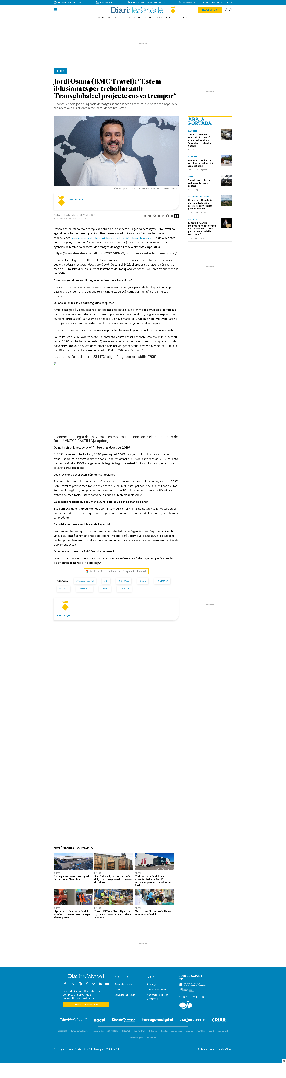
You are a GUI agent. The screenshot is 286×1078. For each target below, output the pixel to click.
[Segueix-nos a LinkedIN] (100, 984)
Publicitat (120, 989)
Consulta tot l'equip (125, 995)
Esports (158, 17)
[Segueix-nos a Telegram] (94, 985)
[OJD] (185, 1005)
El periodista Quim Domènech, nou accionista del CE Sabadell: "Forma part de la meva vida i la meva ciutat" (202, 228)
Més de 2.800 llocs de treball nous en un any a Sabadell (153, 913)
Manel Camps (193, 189)
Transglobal (85, 588)
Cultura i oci (144, 17)
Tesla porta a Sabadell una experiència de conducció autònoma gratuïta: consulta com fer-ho (153, 880)
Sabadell (104, 17)
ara (106, 580)
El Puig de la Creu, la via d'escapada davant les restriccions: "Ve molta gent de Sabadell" (200, 204)
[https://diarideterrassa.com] (123, 1020)
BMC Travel (124, 580)
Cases (205, 2)
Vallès (120, 17)
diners (143, 580)
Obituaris (183, 17)
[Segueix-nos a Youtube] (107, 985)
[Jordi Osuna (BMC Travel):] (143, 10)
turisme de (124, 588)
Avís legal (151, 984)
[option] (116, 153)
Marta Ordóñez (194, 149)
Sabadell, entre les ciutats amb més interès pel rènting (201, 183)
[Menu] (55, 10)
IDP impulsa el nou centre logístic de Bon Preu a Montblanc (72, 878)
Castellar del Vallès (198, 196)
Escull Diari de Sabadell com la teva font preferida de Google (118, 571)
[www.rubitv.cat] (211, 1031)
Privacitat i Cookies (157, 989)
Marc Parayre (76, 199)
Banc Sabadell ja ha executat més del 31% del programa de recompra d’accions (113, 879)
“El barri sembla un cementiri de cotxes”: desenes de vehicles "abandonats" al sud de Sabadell (200, 140)
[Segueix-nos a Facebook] (65, 985)
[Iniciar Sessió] (230, 10)
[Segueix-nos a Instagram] (80, 985)
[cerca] (225, 10)
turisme (105, 588)
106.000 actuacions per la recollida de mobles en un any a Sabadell (201, 163)
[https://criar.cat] (219, 1020)
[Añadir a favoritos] (176, 216)
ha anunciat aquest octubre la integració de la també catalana (112, 238)
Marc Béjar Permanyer (197, 212)
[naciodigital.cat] (80, 1031)
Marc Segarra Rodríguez (197, 237)
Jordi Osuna (162, 580)
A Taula (196, 2)
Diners (132, 17)
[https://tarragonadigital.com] (157, 1020)
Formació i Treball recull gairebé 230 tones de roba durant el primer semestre (112, 914)
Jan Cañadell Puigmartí (197, 169)
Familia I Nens (217, 2)
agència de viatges (85, 580)
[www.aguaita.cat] (62, 1031)
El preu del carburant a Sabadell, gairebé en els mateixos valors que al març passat (72, 914)
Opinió (170, 17)
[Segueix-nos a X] (72, 985)
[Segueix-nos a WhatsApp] (87, 984)
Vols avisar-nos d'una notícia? (153, 2)
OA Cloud (226, 1049)
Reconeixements (123, 984)
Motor (229, 2)
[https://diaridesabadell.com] (73, 1020)
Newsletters (210, 9)
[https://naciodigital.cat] (99, 1020)
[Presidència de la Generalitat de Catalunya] (192, 985)
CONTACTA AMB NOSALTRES (86, 1004)
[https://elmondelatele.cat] (192, 1020)
